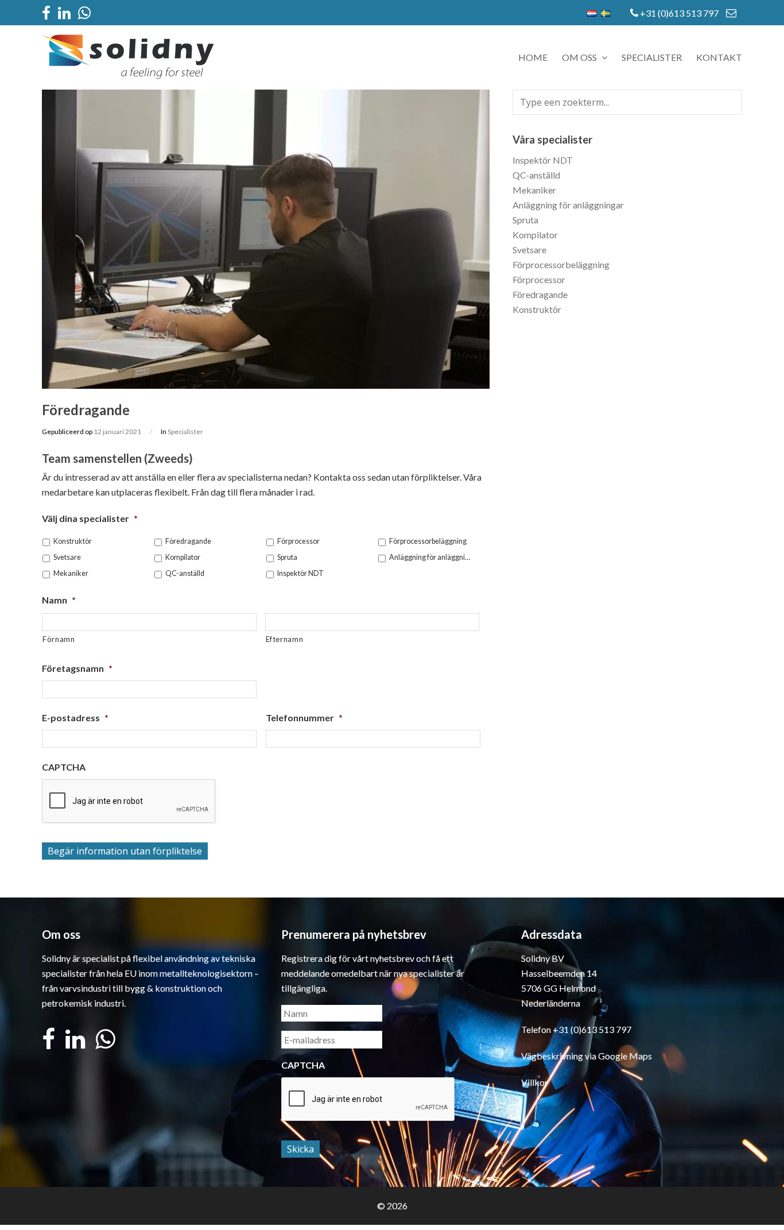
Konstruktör (72, 541)
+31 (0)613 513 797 (679, 12)
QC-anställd (184, 573)
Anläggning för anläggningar (431, 557)
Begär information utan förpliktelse (125, 851)
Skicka (300, 1149)
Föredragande (188, 541)
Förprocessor (298, 541)
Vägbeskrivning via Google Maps (586, 1055)
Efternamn (285, 639)
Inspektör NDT (300, 573)
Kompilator (182, 557)
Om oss (580, 57)
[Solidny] (128, 76)
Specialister (652, 57)
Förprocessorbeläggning (428, 541)
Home (533, 57)
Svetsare (67, 557)
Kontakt (719, 57)
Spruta (287, 557)
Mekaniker (70, 573)
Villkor (534, 1082)
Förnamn (58, 639)
